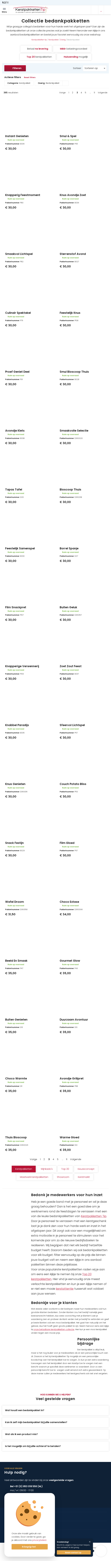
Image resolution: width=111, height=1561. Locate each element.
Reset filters (29, 77)
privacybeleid (39, 1540)
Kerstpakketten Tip (93, 1216)
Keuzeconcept (86, 1169)
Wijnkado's (47, 1169)
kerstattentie (65, 1289)
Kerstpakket (54, 39)
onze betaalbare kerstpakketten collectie (54, 1329)
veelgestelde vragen (61, 1480)
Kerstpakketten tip (39, 39)
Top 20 (65, 1169)
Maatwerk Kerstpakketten (34, 1177)
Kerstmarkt (84, 1177)
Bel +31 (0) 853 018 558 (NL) (26, 1486)
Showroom (63, 1177)
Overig (63, 39)
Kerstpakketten (23, 1169)
